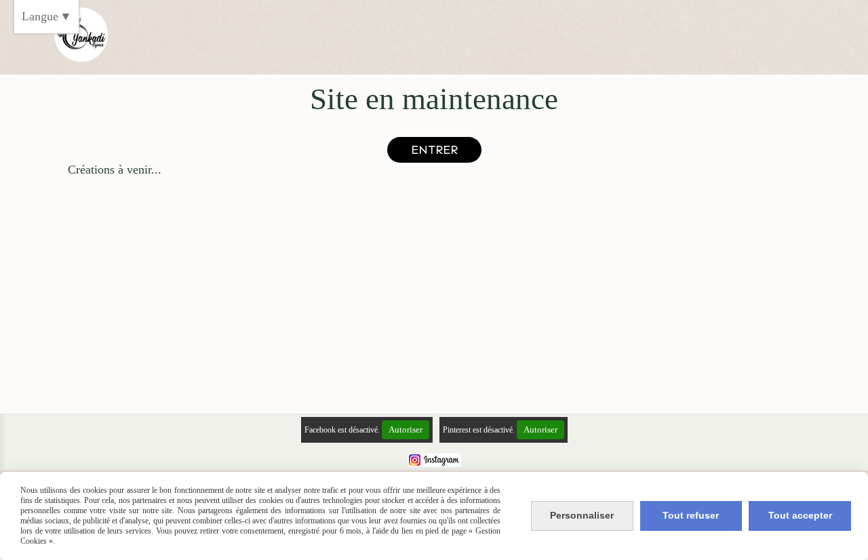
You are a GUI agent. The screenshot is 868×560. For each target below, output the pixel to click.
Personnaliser (582, 515)
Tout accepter (800, 515)
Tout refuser (691, 515)
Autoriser (405, 429)
